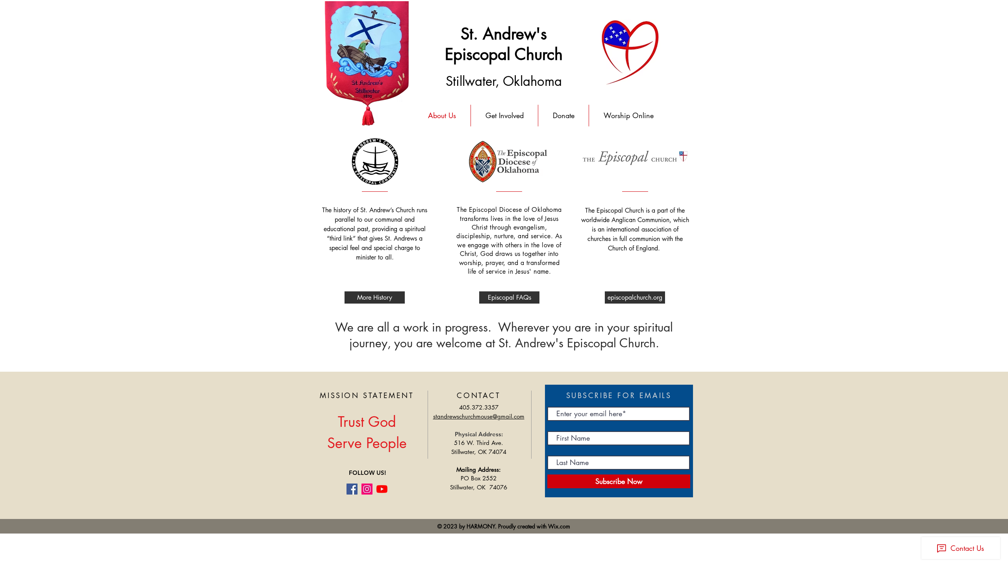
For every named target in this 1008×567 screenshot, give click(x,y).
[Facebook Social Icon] (352, 489)
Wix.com (559, 526)
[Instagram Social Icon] (366, 489)
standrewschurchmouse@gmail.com (478, 416)
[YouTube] (381, 489)
